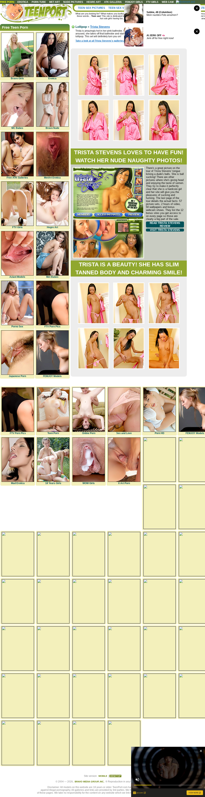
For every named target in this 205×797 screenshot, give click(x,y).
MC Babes (17, 128)
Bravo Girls (17, 78)
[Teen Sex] (37, 14)
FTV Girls (152, 2)
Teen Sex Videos (120, 7)
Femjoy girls (134, 2)
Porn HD (159, 433)
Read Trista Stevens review (165, 225)
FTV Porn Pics (52, 326)
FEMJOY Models (52, 376)
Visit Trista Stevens (165, 230)
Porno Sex (17, 326)
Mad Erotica (18, 483)
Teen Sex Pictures (91, 7)
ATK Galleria (113, 2)
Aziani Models (17, 277)
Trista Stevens (100, 26)
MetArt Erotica (52, 177)
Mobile (102, 776)
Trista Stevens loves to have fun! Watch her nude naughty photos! (128, 156)
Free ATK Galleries (17, 177)
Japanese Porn (17, 376)
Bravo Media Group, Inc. (89, 781)
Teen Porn (53, 433)
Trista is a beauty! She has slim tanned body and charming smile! (128, 268)
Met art (54, 2)
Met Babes (52, 277)
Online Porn (88, 433)
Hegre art (93, 2)
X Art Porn (124, 483)
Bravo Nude (52, 128)
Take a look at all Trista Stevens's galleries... (100, 40)
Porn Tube (39, 2)
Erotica (22, 2)
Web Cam (168, 2)
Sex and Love (124, 433)
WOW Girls (88, 483)
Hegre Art (52, 227)
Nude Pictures (73, 2)
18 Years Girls (53, 483)
